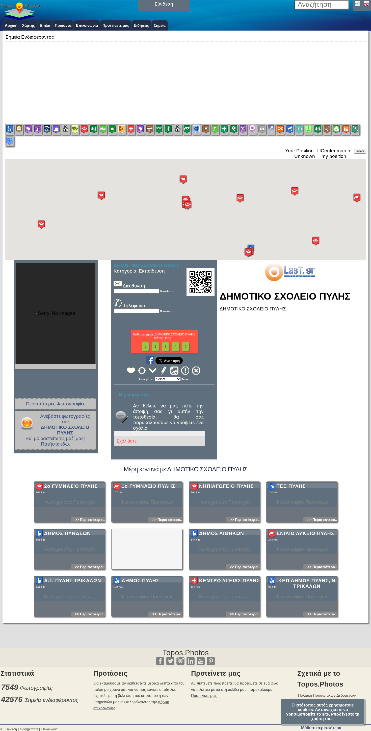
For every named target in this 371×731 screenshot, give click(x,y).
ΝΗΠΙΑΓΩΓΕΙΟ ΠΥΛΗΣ (226, 486)
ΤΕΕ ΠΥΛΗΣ (291, 486)
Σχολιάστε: (127, 441)
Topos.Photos (186, 652)
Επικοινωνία (87, 25)
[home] (20, 18)
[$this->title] (289, 279)
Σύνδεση (11, 729)
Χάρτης (28, 25)
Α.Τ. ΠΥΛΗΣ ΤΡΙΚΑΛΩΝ (72, 580)
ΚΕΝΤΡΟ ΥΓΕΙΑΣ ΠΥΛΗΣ (229, 580)
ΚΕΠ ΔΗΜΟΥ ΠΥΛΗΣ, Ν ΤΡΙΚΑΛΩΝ (306, 583)
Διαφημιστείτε (29, 729)
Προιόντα (63, 25)
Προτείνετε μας (115, 25)
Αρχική (11, 25)
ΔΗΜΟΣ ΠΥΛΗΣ (140, 580)
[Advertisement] (185, 78)
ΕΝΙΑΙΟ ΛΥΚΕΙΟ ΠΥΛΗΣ (305, 533)
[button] (41, 224)
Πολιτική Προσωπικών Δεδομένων (327, 695)
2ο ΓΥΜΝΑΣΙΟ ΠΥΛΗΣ (71, 486)
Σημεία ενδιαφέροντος (51, 700)
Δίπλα (45, 25)
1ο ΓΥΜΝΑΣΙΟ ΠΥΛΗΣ (148, 486)
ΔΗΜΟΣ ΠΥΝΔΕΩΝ (67, 533)
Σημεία (160, 25)
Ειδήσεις (141, 25)
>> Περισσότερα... (90, 520)
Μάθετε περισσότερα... (322, 728)
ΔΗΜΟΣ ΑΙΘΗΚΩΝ (221, 533)
